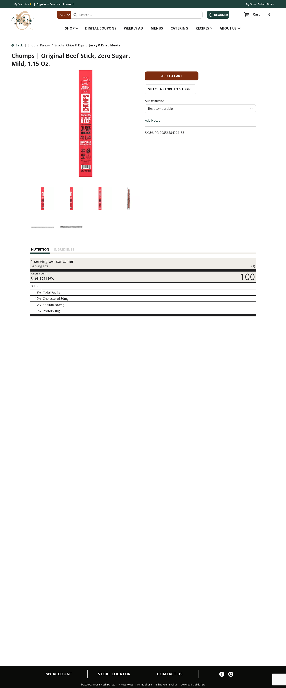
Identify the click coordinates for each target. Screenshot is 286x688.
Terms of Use (144, 684)
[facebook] (221, 675)
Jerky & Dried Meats (104, 45)
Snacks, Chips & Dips (69, 45)
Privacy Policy (125, 684)
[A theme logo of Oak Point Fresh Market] (22, 18)
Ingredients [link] (64, 249)
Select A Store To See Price (170, 89)
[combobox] (64, 15)
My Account (58, 674)
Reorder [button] (221, 15)
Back (19, 45)
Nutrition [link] (40, 249)
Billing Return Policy (166, 684)
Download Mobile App (193, 684)
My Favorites (21, 4)
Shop (31, 45)
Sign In (41, 4)
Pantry (45, 45)
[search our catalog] (75, 15)
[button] (42, 198)
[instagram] (230, 675)
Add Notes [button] (152, 120)
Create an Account (62, 4)
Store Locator (114, 674)
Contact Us (169, 674)
